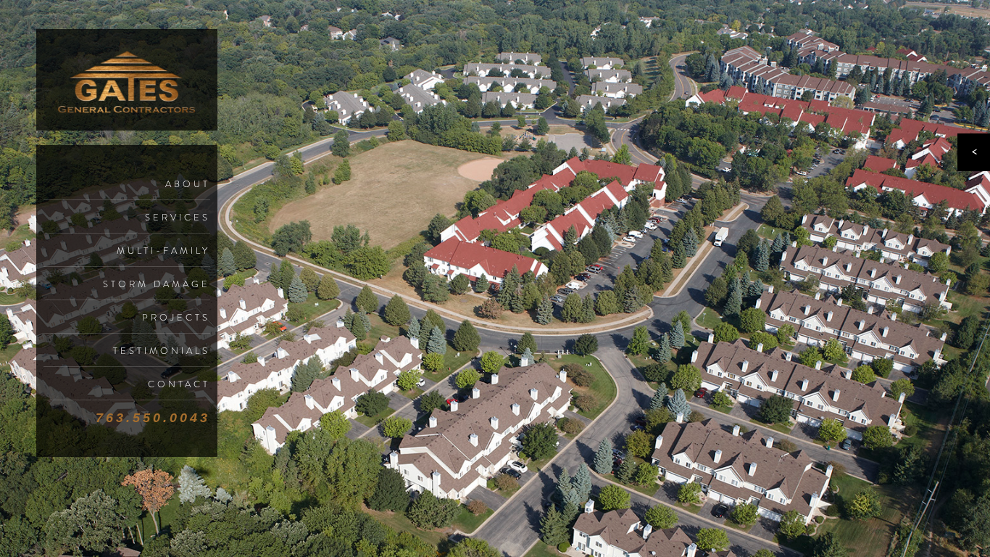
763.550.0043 (153, 417)
